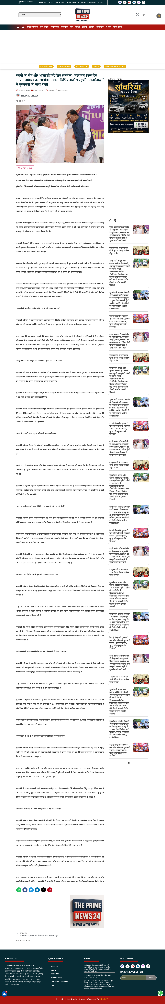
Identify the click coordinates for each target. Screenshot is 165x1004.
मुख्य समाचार (32, 27)
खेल (71, 27)
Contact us (59, 2)
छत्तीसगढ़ (55, 27)
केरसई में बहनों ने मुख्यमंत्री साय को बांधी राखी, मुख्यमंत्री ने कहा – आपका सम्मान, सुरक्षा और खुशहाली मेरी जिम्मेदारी (119, 321)
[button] (18, 889)
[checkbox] (158, 15)
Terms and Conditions (88, 2)
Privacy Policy (72, 2)
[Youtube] (129, 2)
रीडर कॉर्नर (117, 27)
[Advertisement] (82, 47)
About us (42, 2)
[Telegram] (134, 2)
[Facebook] (120, 2)
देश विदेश (44, 27)
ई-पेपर (108, 27)
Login (100, 2)
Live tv (50, 2)
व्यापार (91, 27)
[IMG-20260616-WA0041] (128, 132)
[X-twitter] (124, 2)
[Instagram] (139, 2)
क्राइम (84, 27)
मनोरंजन (100, 27)
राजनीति (64, 27)
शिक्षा (77, 27)
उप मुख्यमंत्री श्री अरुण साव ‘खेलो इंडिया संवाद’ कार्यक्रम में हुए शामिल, (119, 250)
